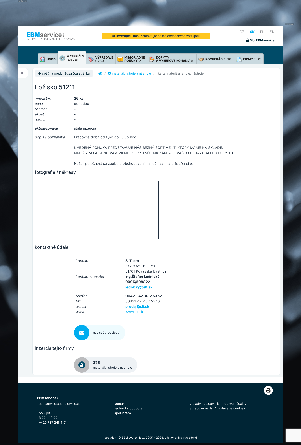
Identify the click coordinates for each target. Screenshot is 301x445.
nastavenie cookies (231, 408)
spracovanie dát (202, 408)
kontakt (120, 403)
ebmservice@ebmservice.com (61, 403)
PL (262, 31)
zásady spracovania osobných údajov (218, 403)
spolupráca (122, 413)
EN (272, 31)
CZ (242, 31)
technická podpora (128, 408)
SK (252, 31)
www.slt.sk (134, 311)
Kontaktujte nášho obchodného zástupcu (158, 36)
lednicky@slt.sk (138, 287)
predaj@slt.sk (137, 306)
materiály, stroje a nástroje (131, 73)
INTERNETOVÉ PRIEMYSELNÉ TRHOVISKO (51, 38)
